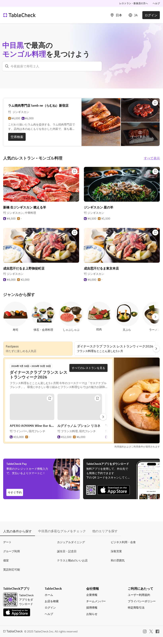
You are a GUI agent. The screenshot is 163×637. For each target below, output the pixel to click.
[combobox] (52, 66)
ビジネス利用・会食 (123, 542)
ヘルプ (156, 3)
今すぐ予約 (15, 492)
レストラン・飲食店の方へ (133, 3)
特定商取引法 (136, 607)
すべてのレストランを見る (88, 368)
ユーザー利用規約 (139, 595)
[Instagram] (144, 631)
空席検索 (17, 137)
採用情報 (91, 607)
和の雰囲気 (118, 560)
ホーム (49, 595)
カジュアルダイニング (71, 542)
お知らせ (91, 614)
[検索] (7, 66)
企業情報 (91, 595)
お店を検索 (52, 601)
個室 (6, 560)
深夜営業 (116, 551)
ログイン (151, 15)
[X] (151, 631)
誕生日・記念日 (67, 551)
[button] (21, 213)
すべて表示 (152, 158)
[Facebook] (157, 631)
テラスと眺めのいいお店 (72, 560)
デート (7, 542)
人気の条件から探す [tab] (17, 531)
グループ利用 (11, 551)
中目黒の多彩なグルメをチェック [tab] (62, 531)
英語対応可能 (11, 569)
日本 (119, 15)
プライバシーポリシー (142, 601)
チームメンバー (96, 601)
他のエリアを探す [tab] (105, 531)
